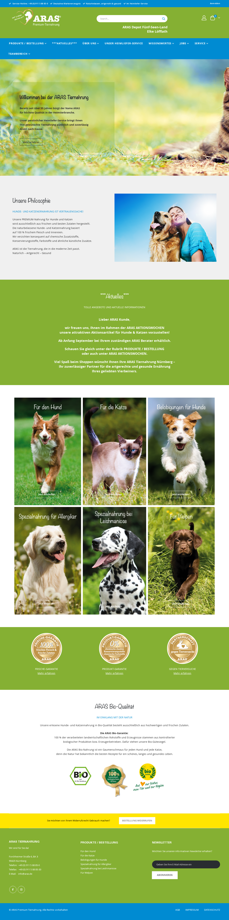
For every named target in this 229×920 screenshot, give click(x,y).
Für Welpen (87, 872)
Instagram (21, 889)
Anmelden (215, 3)
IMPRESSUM (194, 909)
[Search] (163, 19)
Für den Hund (88, 851)
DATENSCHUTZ (212, 909)
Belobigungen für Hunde (94, 859)
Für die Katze (87, 855)
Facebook (12, 889)
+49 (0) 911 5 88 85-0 (38, 3)
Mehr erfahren (31, 140)
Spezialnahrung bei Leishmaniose (98, 868)
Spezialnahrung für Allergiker (96, 864)
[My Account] (204, 17)
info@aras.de (25, 873)
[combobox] (132, 18)
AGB (180, 909)
